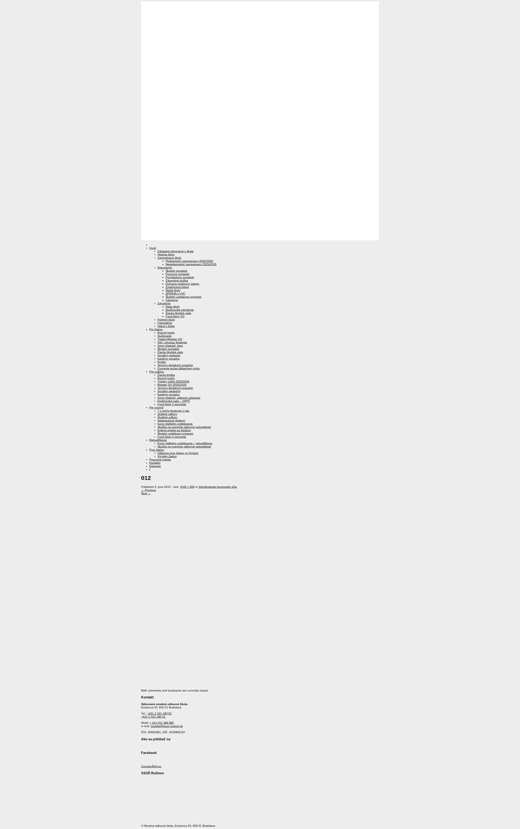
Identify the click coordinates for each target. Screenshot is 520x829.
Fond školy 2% (175, 316)
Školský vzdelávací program (184, 296)
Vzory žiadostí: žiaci (170, 345)
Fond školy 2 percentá (171, 404)
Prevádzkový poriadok (180, 277)
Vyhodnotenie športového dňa (217, 486)
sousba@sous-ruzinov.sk (167, 726)
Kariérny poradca (168, 358)
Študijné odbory (167, 417)
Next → (146, 493)
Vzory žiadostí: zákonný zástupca (178, 397)
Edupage (155, 466)
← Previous (148, 490)
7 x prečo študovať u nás (173, 410)
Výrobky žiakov (167, 456)
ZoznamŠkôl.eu (151, 766)
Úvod (152, 248)
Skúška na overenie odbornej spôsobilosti (184, 427)
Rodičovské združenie (180, 309)
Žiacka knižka (166, 375)
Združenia (163, 303)
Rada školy (173, 306)
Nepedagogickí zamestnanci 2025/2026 (191, 264)
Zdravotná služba (177, 280)
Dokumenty (164, 267)
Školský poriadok (176, 270)
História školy (165, 254)
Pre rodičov (156, 371)
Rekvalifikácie (158, 440)
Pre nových (156, 407)
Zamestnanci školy (169, 257)
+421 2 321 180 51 (153, 716)
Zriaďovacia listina (177, 287)
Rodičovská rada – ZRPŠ (173, 401)
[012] (246, 612)
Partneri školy (166, 319)
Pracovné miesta (160, 459)
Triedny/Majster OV (169, 339)
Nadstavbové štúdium (171, 420)
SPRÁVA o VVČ (175, 293)
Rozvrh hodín (166, 332)
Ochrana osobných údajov (182, 283)
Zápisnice (172, 300)
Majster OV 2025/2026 (171, 384)
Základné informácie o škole (175, 251)
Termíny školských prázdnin (175, 365)
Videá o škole (166, 326)
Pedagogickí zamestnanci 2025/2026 (189, 261)
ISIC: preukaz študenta (172, 342)
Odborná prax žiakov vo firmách (177, 453)
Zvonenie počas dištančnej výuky (178, 368)
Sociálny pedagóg (168, 355)
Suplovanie (164, 335)
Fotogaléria (164, 322)
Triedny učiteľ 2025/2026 (173, 381)
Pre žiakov (156, 329)
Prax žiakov (156, 449)
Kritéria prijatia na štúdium (174, 430)
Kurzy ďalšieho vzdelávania (175, 423)
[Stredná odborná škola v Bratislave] (260, 238)
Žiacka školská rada (178, 313)
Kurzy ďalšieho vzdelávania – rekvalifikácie (184, 443)
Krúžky (161, 362)
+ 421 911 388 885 (162, 722)
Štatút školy (173, 290)
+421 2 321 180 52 (159, 713)
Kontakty (154, 462)
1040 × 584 (187, 486)
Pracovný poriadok (178, 274)
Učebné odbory (167, 414)
